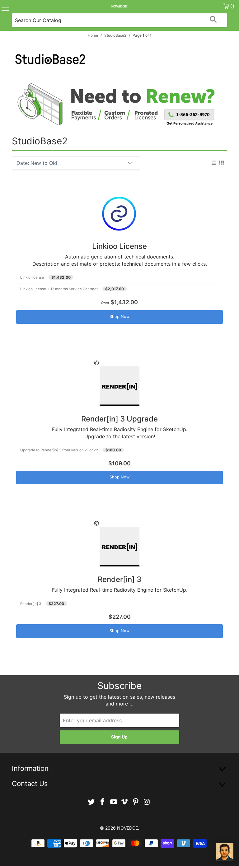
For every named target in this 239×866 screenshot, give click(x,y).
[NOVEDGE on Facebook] (102, 802)
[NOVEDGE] (119, 6)
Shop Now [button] (119, 316)
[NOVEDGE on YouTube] (113, 802)
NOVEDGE (127, 828)
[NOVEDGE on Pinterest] (136, 802)
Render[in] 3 (30, 604)
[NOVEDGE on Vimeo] (124, 802)
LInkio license (32, 277)
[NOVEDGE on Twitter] (91, 802)
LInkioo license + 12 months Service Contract (59, 289)
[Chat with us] (224, 851)
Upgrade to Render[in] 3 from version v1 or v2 (59, 450)
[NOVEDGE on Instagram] (147, 802)
